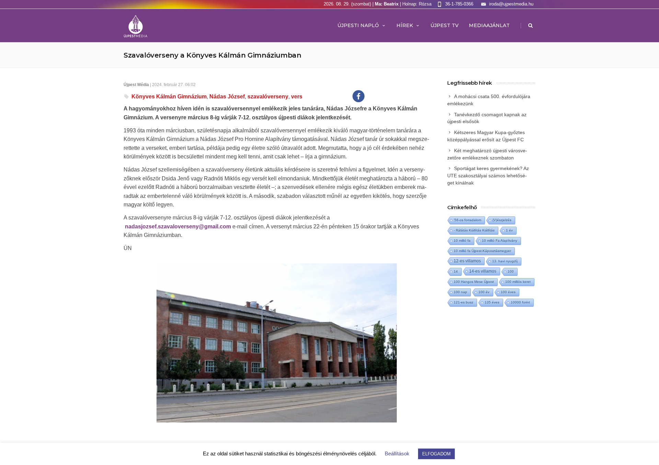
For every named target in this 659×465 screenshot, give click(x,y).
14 (456, 271)
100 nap (460, 292)
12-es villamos (467, 261)
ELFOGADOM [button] (436, 453)
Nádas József (227, 96)
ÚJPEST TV (444, 25)
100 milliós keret (518, 282)
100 (511, 271)
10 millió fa (462, 240)
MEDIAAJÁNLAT (489, 25)
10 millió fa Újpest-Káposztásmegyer (482, 251)
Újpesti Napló (358, 25)
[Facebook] (358, 96)
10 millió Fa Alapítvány (499, 240)
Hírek (404, 25)
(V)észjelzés (502, 220)
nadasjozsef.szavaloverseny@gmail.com (178, 226)
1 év (509, 230)
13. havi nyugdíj (505, 261)
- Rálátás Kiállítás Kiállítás (474, 230)
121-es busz (463, 302)
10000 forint (520, 302)
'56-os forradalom (467, 220)
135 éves (492, 302)
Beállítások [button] (397, 453)
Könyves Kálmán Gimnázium (169, 96)
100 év (483, 292)
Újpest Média (136, 84)
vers (296, 96)
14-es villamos (482, 271)
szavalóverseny (267, 96)
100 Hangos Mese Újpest (474, 282)
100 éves (508, 292)
